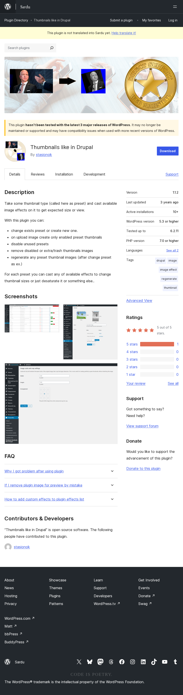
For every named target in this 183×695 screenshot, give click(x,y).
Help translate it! (124, 33)
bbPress (13, 634)
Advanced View (139, 300)
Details (14, 174)
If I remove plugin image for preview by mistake (43, 485)
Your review (136, 383)
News (9, 588)
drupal (160, 260)
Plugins (54, 596)
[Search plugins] (51, 47)
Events (144, 588)
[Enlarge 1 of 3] (53, 310)
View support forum (142, 426)
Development (94, 174)
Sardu (19, 662)
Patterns (56, 603)
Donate (146, 596)
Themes (55, 588)
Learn (98, 580)
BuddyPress (16, 642)
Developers (103, 596)
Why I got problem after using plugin (34, 471)
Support (172, 174)
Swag (145, 603)
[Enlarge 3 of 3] (111, 369)
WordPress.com (19, 618)
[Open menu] (176, 6)
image (172, 260)
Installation (64, 174)
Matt (10, 626)
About (9, 580)
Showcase (57, 580)
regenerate (169, 278)
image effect (168, 269)
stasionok (44, 154)
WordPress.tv (107, 603)
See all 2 (172, 250)
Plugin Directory (16, 20)
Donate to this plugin (143, 468)
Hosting (10, 596)
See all (173, 383)
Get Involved (149, 580)
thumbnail (170, 287)
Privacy (10, 603)
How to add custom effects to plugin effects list (44, 499)
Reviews (38, 174)
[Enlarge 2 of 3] (111, 310)
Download (168, 151)
